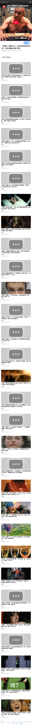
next (21, 723)
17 (10, 723)
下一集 (26, 43)
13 (22, 722)
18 (13, 723)
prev (2, 722)
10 (13, 722)
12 (19, 722)
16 (30, 722)
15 (27, 722)
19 (16, 723)
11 (16, 722)
